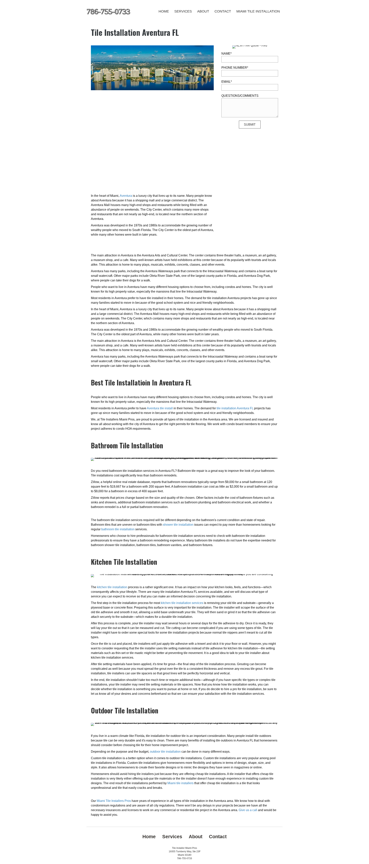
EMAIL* (226, 81)
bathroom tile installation (118, 529)
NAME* (226, 53)
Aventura (126, 195)
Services (183, 11)
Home (164, 11)
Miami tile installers (180, 783)
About (203, 11)
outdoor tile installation (165, 751)
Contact (222, 11)
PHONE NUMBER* (234, 67)
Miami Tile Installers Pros (114, 800)
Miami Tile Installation (258, 11)
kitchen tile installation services (182, 603)
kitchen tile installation (112, 587)
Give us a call (248, 810)
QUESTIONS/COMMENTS (239, 95)
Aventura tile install (160, 408)
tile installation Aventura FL (235, 408)
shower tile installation (178, 524)
